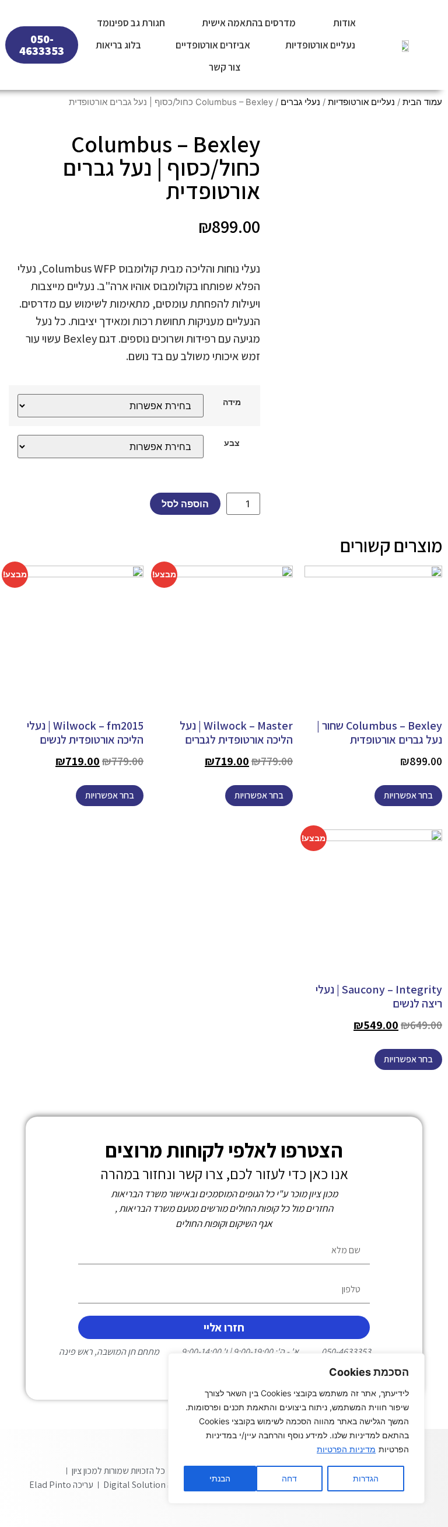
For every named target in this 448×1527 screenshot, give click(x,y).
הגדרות (366, 1478)
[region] (296, 1428)
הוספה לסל (185, 504)
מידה (232, 402)
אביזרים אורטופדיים (213, 45)
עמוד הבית (422, 102)
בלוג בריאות (118, 45)
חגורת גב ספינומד (131, 22)
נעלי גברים (300, 102)
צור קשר (224, 67)
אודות (344, 22)
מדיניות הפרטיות (346, 1449)
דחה (289, 1478)
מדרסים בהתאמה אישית (249, 22)
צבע (232, 443)
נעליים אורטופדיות (320, 45)
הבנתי (219, 1478)
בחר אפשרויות (408, 795)
